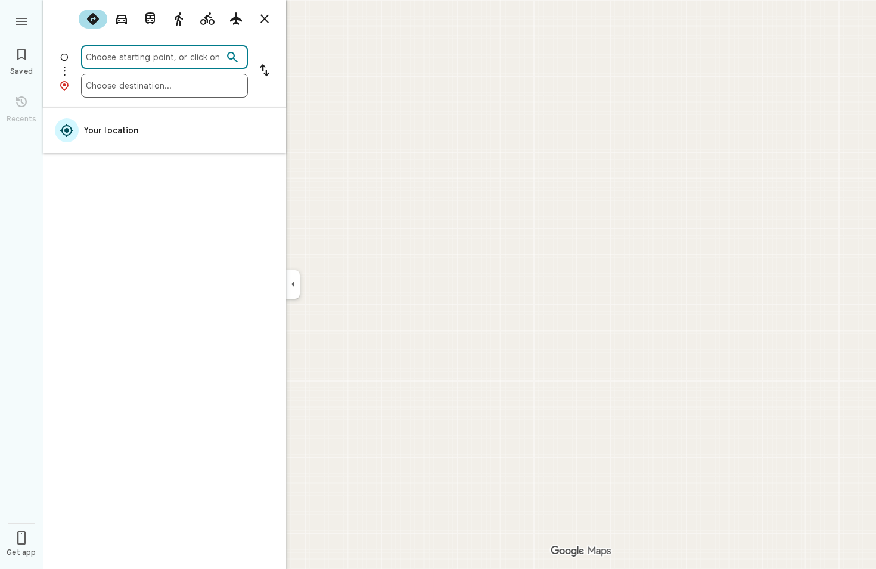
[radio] (93, 19)
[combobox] (154, 57)
